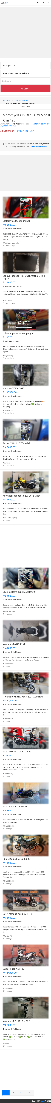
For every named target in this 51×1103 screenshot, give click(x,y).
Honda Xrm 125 (24, 130)
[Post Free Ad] (43, 2)
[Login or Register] (48, 2)
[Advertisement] (25, 32)
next (29, 1092)
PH (5, 3)
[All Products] (38, 2)
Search (26, 88)
